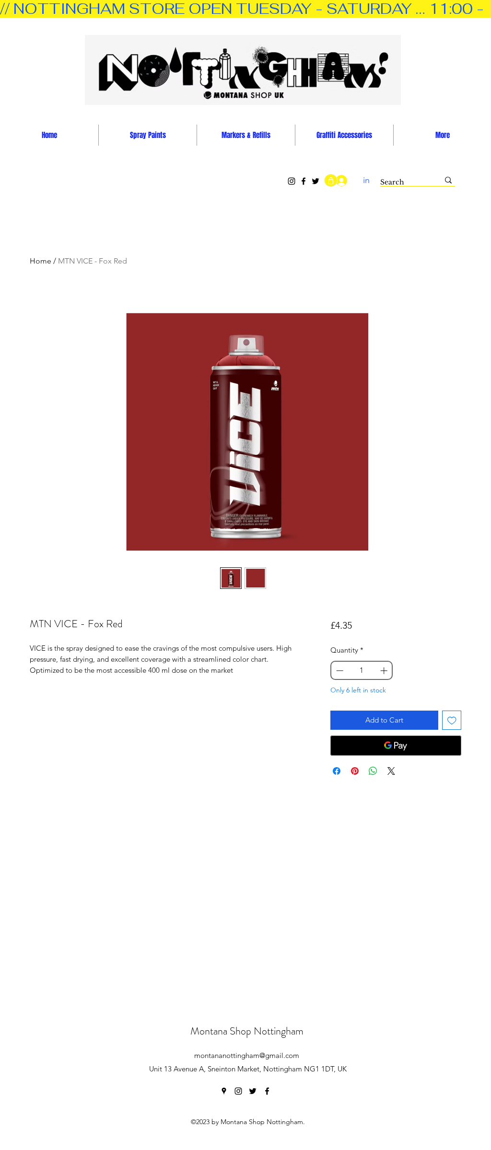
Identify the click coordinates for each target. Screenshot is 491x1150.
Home (40, 260)
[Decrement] (338, 670)
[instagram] (238, 1091)
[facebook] (267, 1091)
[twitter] (252, 1091)
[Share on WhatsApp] (373, 771)
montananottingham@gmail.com (246, 1055)
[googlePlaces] (224, 1091)
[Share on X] (391, 771)
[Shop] (331, 180)
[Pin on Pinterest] (355, 771)
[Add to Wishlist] (452, 720)
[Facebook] (303, 181)
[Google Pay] (395, 746)
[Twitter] (315, 181)
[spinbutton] (361, 670)
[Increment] (384, 670)
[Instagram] (291, 181)
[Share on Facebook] (336, 771)
